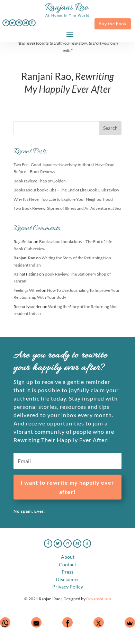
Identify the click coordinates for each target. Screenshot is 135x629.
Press (67, 572)
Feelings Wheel (27, 290)
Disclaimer (67, 579)
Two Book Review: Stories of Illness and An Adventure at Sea (67, 208)
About (67, 557)
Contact (67, 564)
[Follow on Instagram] (19, 22)
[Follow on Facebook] (5, 22)
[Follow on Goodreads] (32, 22)
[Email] (36, 622)
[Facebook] (67, 622)
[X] (98, 622)
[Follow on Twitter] (12, 22)
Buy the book (113, 23)
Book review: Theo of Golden (40, 180)
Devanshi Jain (98, 598)
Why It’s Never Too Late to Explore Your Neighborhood (63, 199)
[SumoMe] (130, 622)
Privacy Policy (67, 587)
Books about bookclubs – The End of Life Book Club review (66, 189)
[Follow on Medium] (25, 22)
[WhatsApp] (5, 622)
